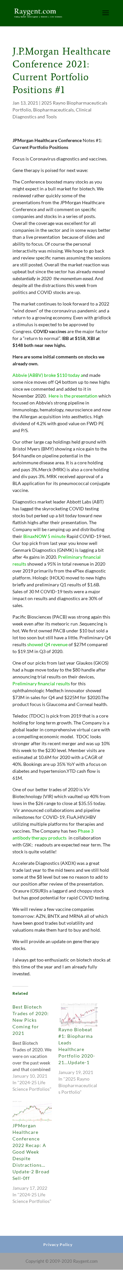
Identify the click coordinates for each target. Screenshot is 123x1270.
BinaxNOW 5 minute (44, 536)
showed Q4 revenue (47, 644)
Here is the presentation (73, 396)
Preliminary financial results (41, 683)
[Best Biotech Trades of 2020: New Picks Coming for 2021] (35, 1048)
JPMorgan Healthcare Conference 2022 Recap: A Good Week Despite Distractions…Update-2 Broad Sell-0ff (31, 1152)
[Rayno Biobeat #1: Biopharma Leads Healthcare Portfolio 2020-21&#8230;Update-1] (78, 1015)
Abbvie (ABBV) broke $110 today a (47, 375)
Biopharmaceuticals (53, 109)
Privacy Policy (57, 1244)
